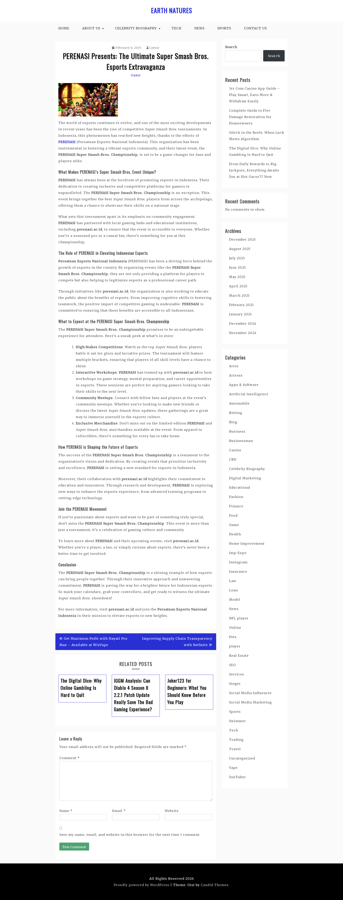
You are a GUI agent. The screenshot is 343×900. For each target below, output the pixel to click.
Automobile (239, 403)
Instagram (238, 562)
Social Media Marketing (250, 702)
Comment (69, 758)
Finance (236, 506)
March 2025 (239, 295)
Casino (235, 450)
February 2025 (241, 305)
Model (234, 600)
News (199, 28)
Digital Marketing (245, 478)
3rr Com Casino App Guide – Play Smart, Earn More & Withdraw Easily (254, 94)
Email (119, 811)
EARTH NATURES (171, 10)
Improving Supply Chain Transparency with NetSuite (177, 641)
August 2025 (240, 249)
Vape (233, 768)
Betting (235, 413)
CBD (232, 459)
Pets (233, 637)
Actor (234, 366)
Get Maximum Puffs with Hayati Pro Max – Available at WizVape (93, 641)
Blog (233, 422)
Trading (236, 740)
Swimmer (237, 721)
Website (172, 811)
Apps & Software (243, 385)
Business (237, 431)
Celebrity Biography (136, 28)
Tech (176, 28)
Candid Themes (214, 885)
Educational (239, 487)
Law (232, 581)
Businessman (241, 441)
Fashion (236, 497)
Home (63, 28)
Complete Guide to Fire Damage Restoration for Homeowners (250, 117)
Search (231, 47)
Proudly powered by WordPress (141, 885)
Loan (233, 590)
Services (236, 674)
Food (233, 515)
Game (136, 75)
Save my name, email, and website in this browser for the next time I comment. (129, 835)
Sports (224, 28)
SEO (232, 665)
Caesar (154, 47)
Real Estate (239, 656)
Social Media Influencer (250, 693)
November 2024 (242, 333)
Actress (236, 375)
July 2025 (237, 258)
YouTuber (237, 777)
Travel (235, 749)
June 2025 (237, 267)
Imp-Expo (238, 553)
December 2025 (242, 239)
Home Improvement (247, 543)
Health (235, 534)
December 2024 (242, 324)
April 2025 (238, 286)
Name (65, 811)
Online (235, 628)
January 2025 (240, 314)
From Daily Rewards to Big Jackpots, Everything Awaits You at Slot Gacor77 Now (254, 170)
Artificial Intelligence (248, 394)
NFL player (239, 618)
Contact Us (255, 28)
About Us (91, 28)
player (235, 646)
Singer (235, 684)
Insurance (238, 572)
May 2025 (237, 277)
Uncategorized (242, 758)
